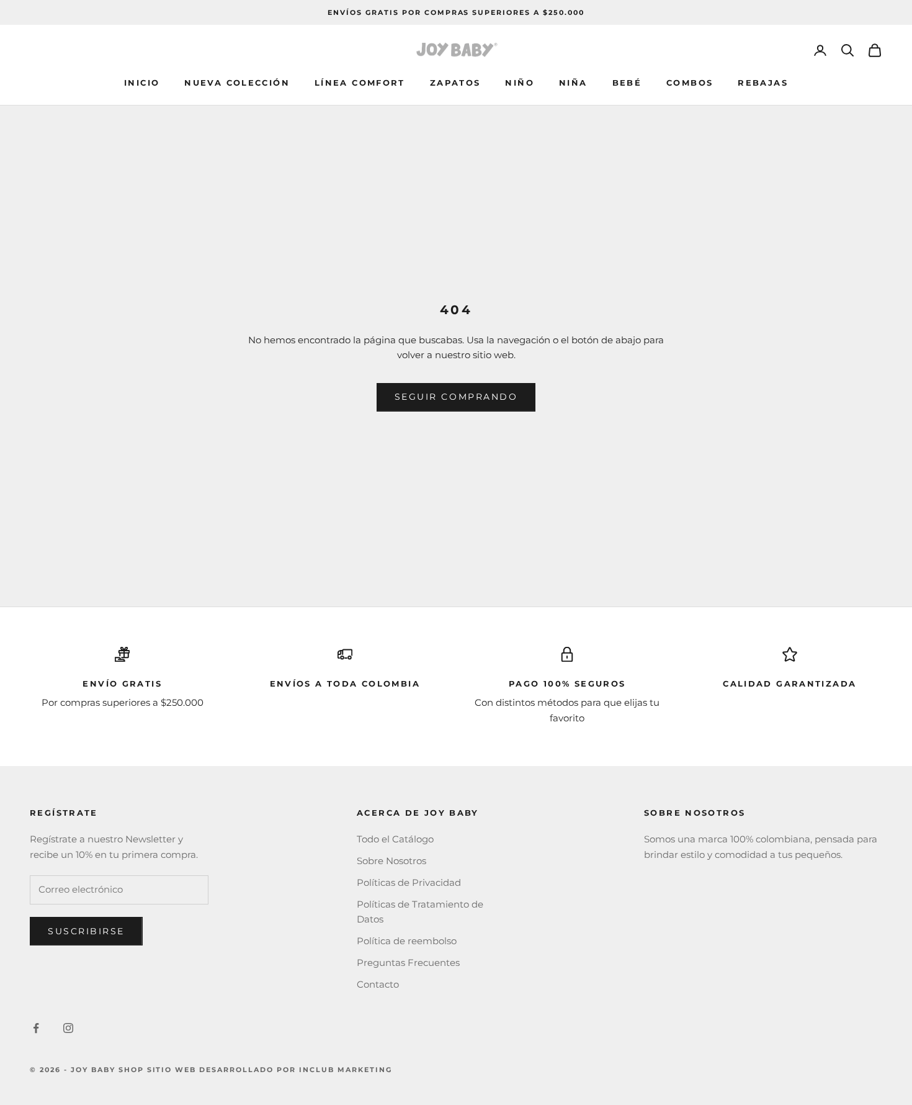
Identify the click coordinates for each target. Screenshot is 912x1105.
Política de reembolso (407, 941)
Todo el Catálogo (395, 839)
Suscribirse (86, 931)
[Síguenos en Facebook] (36, 1028)
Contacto (378, 984)
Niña (573, 83)
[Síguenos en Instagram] (68, 1028)
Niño (519, 83)
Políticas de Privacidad (409, 882)
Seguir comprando (456, 396)
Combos (689, 83)
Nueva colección (237, 83)
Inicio (141, 83)
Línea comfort (360, 83)
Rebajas (763, 83)
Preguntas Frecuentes (408, 962)
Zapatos (455, 83)
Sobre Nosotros (391, 861)
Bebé (627, 83)
